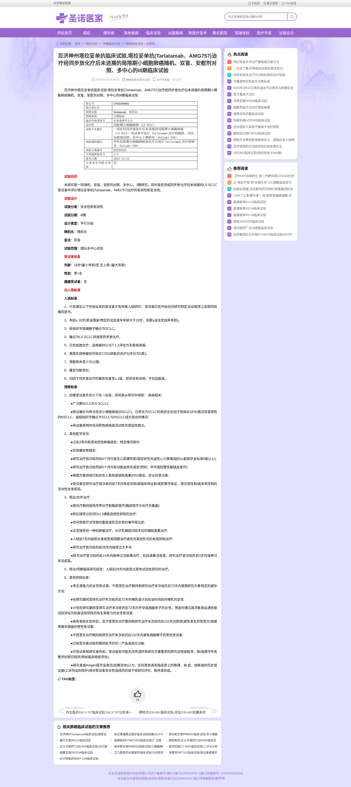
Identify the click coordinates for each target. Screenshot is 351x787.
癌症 (86, 33)
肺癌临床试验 (134, 43)
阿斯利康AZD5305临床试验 (251, 120)
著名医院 (219, 33)
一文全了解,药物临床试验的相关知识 (258, 68)
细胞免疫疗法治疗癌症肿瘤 (251, 107)
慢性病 (108, 33)
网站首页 (64, 33)
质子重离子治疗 (244, 94)
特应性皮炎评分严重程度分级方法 (256, 62)
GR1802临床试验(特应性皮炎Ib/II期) (257, 153)
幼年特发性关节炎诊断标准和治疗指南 (259, 75)
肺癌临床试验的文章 (138, 79)
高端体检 (242, 33)
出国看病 (175, 33)
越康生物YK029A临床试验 (76, 752)
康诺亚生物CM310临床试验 (252, 133)
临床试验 (153, 33)
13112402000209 (231, 773)
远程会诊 (286, 33)
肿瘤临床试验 (111, 43)
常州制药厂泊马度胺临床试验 (253, 228)
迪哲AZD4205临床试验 (248, 221)
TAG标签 (290, 3)
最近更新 (272, 3)
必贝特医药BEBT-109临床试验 (79, 758)
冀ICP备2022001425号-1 (183, 773)
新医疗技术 (197, 33)
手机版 (255, 3)
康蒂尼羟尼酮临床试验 (248, 114)
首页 (77, 43)
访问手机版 (163, 79)
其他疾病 (131, 33)
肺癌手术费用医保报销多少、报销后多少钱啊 (263, 140)
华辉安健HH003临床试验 (250, 101)
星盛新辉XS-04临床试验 (249, 202)
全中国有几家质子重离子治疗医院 (256, 127)
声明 (222, 778)
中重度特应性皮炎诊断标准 (251, 81)
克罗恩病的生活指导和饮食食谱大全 (257, 146)
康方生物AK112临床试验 (75, 740)
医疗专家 (264, 33)
